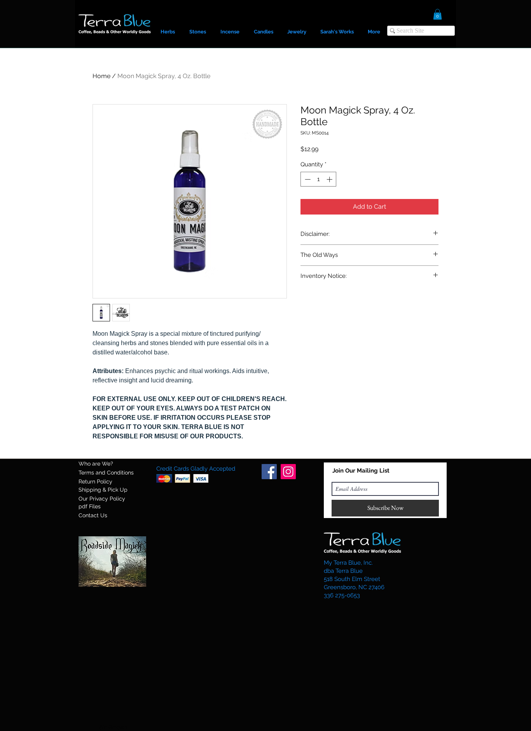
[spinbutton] (318, 179)
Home (101, 76)
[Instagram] (288, 471)
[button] (437, 14)
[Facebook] (269, 471)
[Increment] (330, 179)
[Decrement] (307, 179)
